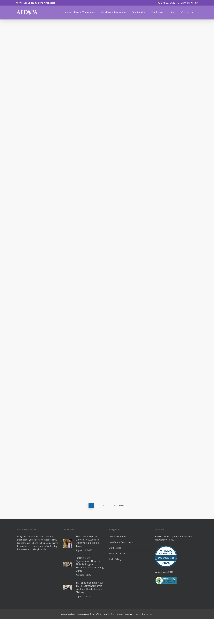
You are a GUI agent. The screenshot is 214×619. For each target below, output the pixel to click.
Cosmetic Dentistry (31, 147)
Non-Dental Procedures (113, 12)
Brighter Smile (28, 278)
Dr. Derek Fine (28, 138)
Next (121, 505)
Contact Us (187, 12)
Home (68, 12)
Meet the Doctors (118, 553)
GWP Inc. (149, 614)
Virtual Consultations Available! (37, 2)
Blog (172, 12)
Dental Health (142, 153)
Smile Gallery (115, 559)
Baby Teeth (140, 27)
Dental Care (27, 24)
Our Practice (138, 12)
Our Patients (158, 12)
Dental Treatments (84, 12)
